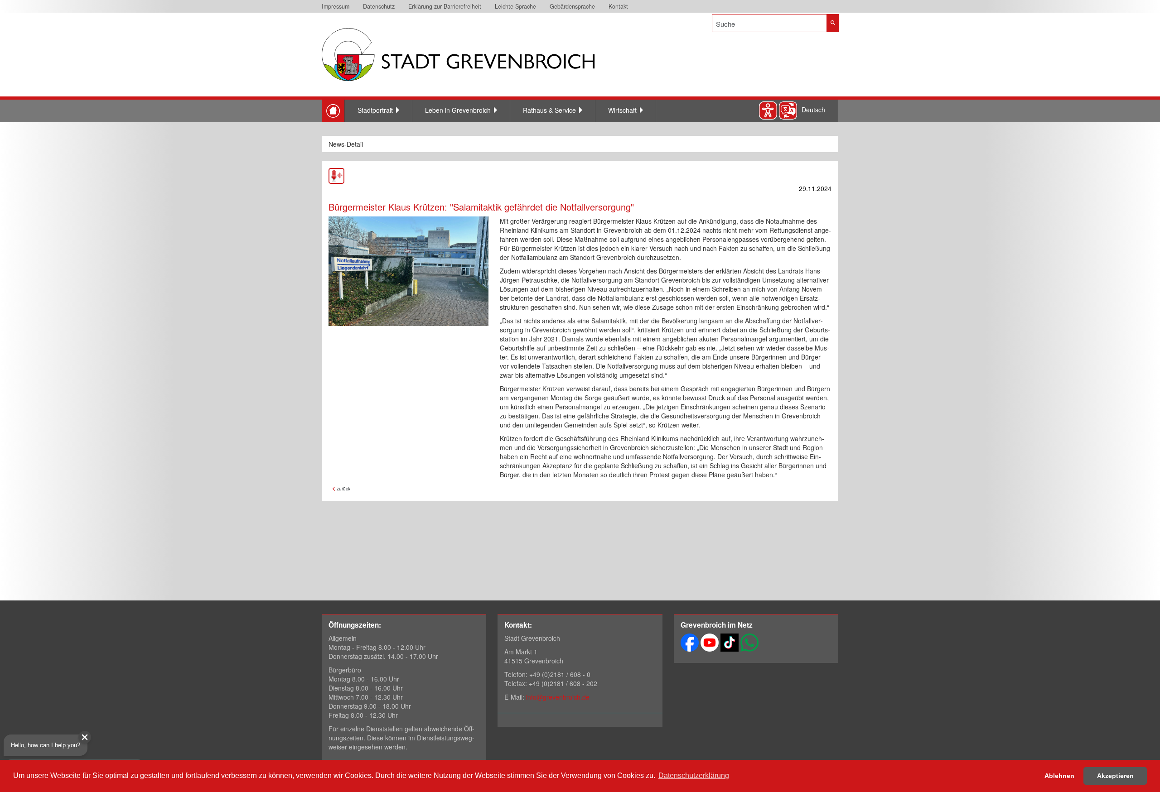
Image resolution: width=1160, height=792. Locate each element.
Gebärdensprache (572, 6)
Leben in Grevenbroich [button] (458, 110)
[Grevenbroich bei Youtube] (710, 641)
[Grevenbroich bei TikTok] (729, 641)
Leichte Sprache (515, 6)
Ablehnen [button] (1059, 775)
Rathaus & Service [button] (549, 110)
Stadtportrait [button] (375, 110)
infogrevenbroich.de (558, 696)
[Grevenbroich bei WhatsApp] (749, 641)
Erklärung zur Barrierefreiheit (444, 6)
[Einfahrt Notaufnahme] (408, 271)
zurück (342, 488)
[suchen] (832, 23)
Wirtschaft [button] (622, 110)
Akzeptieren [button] (1115, 775)
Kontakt (618, 6)
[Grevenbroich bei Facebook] (690, 641)
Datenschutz (379, 6)
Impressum (335, 6)
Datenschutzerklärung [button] (693, 775)
